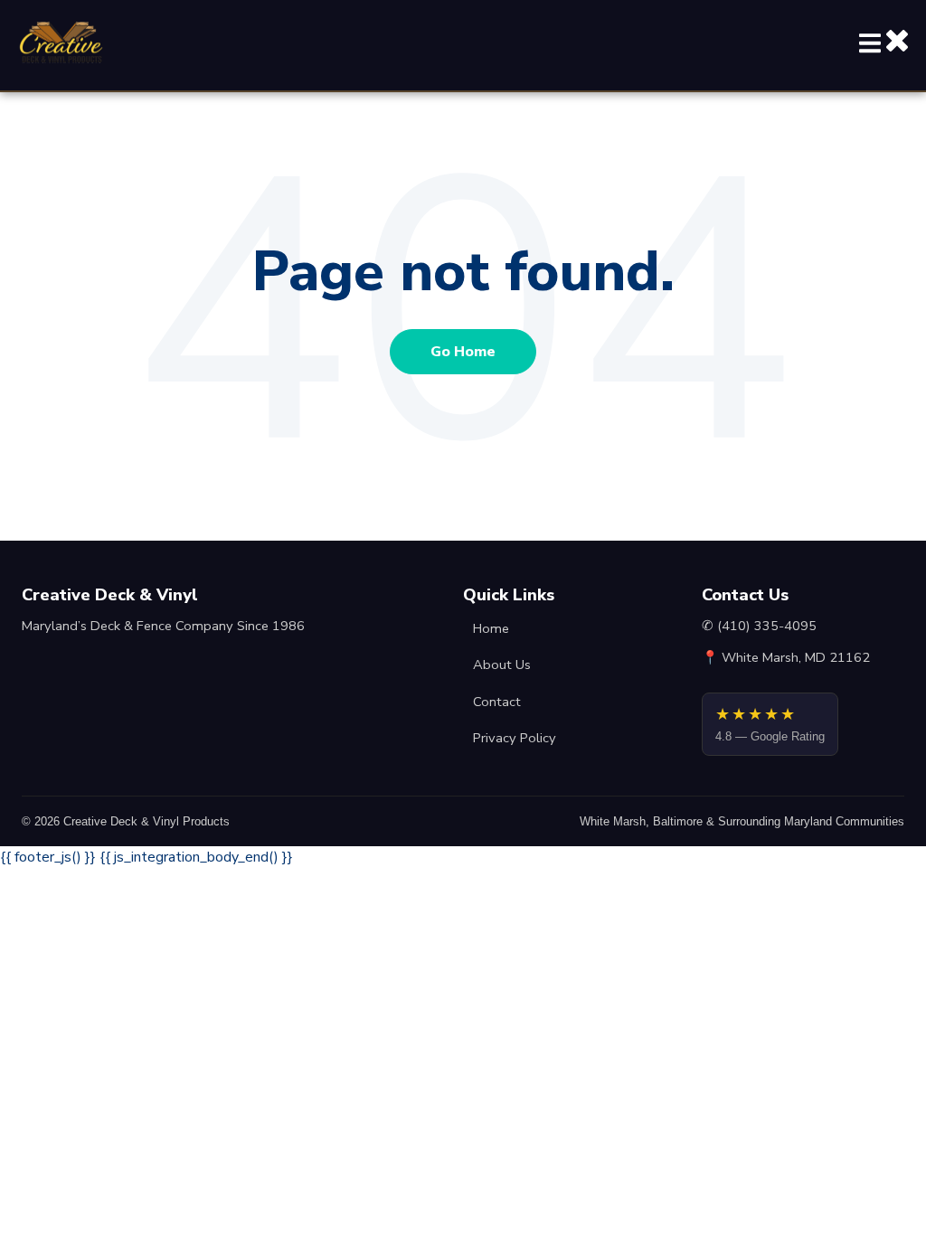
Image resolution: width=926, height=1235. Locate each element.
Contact (497, 702)
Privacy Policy (514, 738)
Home (491, 628)
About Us (502, 664)
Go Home (463, 352)
